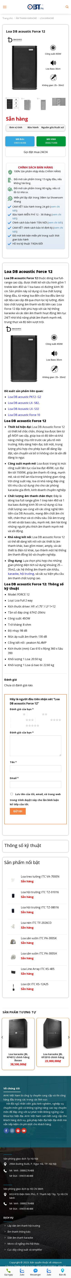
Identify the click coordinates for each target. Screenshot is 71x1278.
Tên (13, 762)
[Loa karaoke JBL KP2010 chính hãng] (53, 1033)
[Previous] (11, 65)
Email (14, 778)
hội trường (27, 574)
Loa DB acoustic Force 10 (24, 415)
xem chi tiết (55, 222)
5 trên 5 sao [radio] (18, 725)
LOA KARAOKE (47, 18)
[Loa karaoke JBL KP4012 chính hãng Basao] (18, 1033)
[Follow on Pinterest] (18, 1130)
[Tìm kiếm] (67, 7)
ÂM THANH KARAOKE (26, 18)
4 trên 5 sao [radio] (43, 720)
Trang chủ (8, 18)
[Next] (59, 65)
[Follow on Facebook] (6, 1130)
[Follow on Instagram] (12, 1130)
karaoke (13, 574)
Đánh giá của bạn (22, 709)
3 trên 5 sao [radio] (18, 720)
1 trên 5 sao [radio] (15, 714)
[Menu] (5, 7)
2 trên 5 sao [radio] (34, 714)
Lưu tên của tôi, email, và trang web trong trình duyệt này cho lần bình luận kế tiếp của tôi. (35, 799)
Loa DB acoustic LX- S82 (23, 403)
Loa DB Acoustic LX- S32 (23, 409)
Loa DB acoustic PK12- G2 (24, 397)
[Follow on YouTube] (24, 1130)
